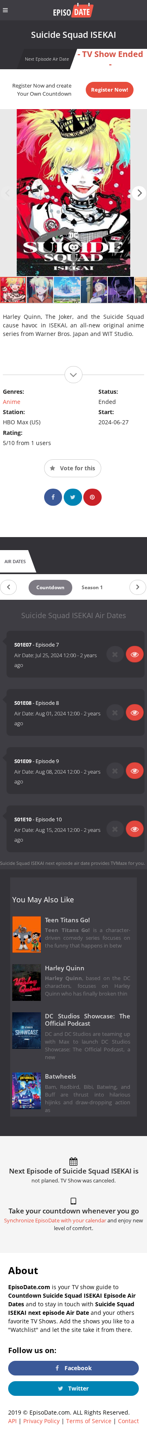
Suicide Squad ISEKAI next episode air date (45, 863)
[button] (139, 193)
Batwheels (60, 1076)
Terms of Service (88, 1421)
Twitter (78, 1388)
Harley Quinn (65, 968)
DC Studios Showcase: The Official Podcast (87, 1020)
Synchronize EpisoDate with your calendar (55, 1220)
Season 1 (92, 587)
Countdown (50, 587)
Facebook (77, 1368)
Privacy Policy (41, 1421)
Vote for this (76, 468)
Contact (128, 1421)
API (12, 1421)
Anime (11, 402)
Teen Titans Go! (67, 920)
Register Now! (109, 89)
